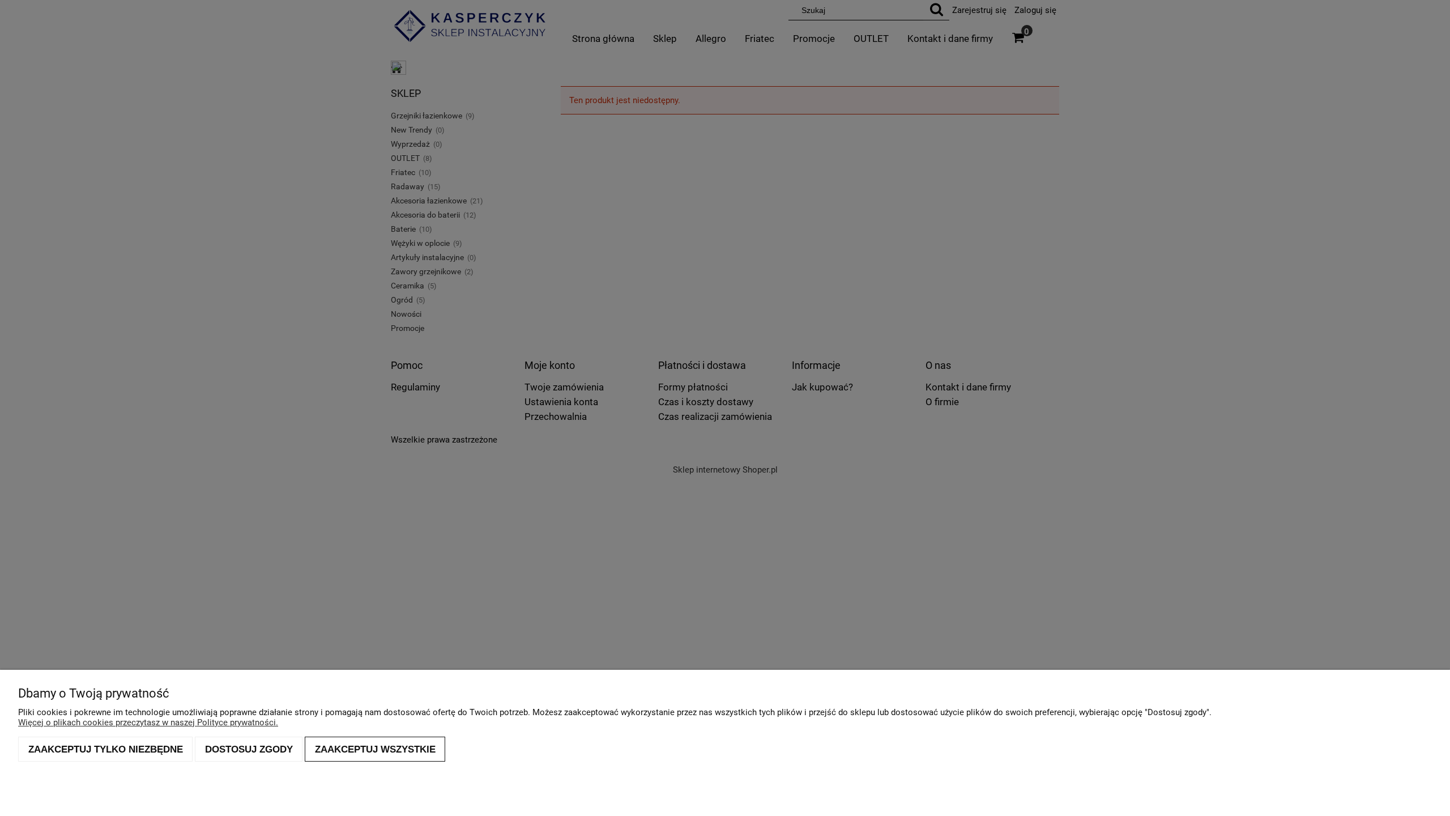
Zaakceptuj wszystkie (375, 749)
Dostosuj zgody (249, 749)
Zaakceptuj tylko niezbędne (105, 749)
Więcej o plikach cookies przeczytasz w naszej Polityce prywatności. (148, 722)
